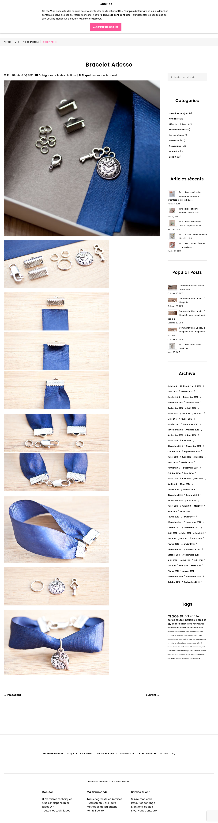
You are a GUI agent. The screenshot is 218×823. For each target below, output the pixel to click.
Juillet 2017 (173, 413)
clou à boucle (176, 654)
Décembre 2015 (175, 446)
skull (174, 635)
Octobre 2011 (174, 555)
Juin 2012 (199, 533)
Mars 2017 (173, 419)
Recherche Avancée (147, 753)
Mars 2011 (196, 565)
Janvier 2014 (189, 489)
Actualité (173, 118)
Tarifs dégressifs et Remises (104, 799)
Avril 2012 (184, 538)
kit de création (191, 627)
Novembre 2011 (193, 549)
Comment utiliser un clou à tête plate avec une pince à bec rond (186, 331)
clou (169, 654)
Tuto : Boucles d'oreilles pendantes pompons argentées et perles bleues (184, 196)
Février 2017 (187, 419)
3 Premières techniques (57, 799)
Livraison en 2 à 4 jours (101, 803)
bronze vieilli (185, 631)
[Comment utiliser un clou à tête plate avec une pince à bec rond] (172, 329)
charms (203, 651)
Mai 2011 (172, 565)
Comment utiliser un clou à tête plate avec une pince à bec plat (186, 315)
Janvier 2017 (174, 424)
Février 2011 (173, 571)
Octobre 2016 (193, 429)
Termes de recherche (53, 753)
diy (170, 624)
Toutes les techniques (56, 811)
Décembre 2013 (175, 495)
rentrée (177, 643)
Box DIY (173, 157)
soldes (177, 631)
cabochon (180, 635)
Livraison (164, 753)
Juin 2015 (187, 457)
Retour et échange (143, 803)
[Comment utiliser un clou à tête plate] (172, 300)
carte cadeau (184, 639)
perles (172, 620)
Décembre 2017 (191, 397)
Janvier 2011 (188, 571)
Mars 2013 (185, 511)
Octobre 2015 (174, 451)
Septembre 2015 (192, 451)
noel (201, 627)
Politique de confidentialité (78, 753)
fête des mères (195, 647)
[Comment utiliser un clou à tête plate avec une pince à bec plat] (172, 313)
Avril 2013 (172, 511)
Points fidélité (95, 811)
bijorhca (190, 643)
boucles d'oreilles (195, 620)
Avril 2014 (172, 484)
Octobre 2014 (174, 473)
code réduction (189, 635)
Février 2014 (174, 489)
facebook (194, 654)
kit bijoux (201, 654)
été (191, 623)
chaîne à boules (195, 639)
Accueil (7, 42)
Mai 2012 (172, 538)
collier (189, 616)
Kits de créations (31, 42)
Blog (17, 42)
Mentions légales (142, 807)
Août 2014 (189, 473)
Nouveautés (175, 146)
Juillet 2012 (186, 533)
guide (203, 647)
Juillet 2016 (173, 440)
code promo (186, 654)
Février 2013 (174, 516)
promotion (199, 631)
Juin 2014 (187, 478)
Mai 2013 (198, 506)
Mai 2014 (199, 478)
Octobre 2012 (174, 527)
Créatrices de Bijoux (179, 113)
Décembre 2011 (175, 549)
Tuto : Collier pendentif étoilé (193, 234)
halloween (172, 651)
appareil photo (173, 639)
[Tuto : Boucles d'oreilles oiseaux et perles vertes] (172, 223)
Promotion (174, 151)
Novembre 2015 (194, 446)
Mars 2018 (173, 391)
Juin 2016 (187, 440)
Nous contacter (127, 753)
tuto (196, 616)
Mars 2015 (173, 462)
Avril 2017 (198, 413)
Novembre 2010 (194, 576)
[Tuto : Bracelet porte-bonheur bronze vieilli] (172, 210)
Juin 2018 (172, 386)
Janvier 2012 (188, 544)
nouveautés (198, 623)
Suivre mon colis (141, 799)
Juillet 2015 (173, 457)
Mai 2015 (199, 457)
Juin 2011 (198, 560)
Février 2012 (174, 544)
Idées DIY (48, 807)
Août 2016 (192, 435)
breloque (197, 651)
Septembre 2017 (176, 408)
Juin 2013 (186, 506)
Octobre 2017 (192, 402)
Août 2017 (192, 408)
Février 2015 (187, 462)
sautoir (180, 620)
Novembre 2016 (176, 429)
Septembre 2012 (192, 527)
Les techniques (176, 135)
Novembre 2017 (175, 402)
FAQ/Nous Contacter (144, 811)
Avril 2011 (183, 565)
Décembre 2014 (191, 467)
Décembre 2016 (191, 424)
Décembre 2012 (175, 522)
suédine (183, 643)
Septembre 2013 (176, 500)
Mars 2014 (185, 484)
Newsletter (174, 140)
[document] (106, 16)
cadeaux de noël (176, 627)
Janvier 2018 (174, 397)
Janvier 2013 (188, 516)
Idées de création (178, 124)
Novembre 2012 (194, 522)
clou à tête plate (179, 647)
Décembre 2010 (175, 576)
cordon (192, 631)
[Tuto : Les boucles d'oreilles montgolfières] (172, 245)
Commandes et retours (106, 753)
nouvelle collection (175, 658)
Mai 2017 (186, 413)
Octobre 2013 (192, 495)
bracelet (111, 75)
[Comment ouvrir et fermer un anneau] (172, 287)
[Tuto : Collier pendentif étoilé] (172, 236)
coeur (187, 647)
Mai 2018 (184, 386)
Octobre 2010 (174, 582)
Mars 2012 (197, 538)
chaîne (175, 623)
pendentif (171, 631)
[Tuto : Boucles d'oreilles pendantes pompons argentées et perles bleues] (172, 194)
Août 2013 (192, 500)
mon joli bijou (188, 651)
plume (197, 658)
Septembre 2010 (192, 582)
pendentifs (186, 658)
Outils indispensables (55, 803)
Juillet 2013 (173, 506)
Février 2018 (187, 391)
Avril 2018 (197, 386)
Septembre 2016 (176, 435)
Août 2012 (173, 533)
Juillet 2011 (185, 560)
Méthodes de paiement (102, 807)
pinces (192, 658)
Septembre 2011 (191, 555)
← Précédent (12, 695)
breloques (184, 623)
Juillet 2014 (173, 478)
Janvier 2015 (174, 467)
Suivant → (153, 695)
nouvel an (179, 651)
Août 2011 (172, 560)
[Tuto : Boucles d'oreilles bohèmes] (172, 346)
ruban (101, 75)
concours (198, 635)
